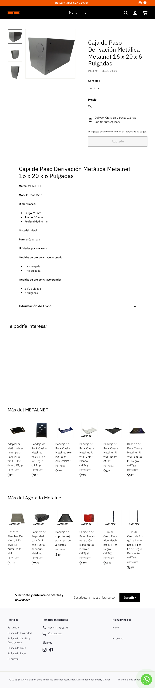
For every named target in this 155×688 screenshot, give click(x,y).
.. (85, 13)
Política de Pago (17, 653)
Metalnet (93, 70)
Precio (92, 100)
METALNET (36, 410)
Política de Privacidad (20, 633)
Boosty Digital (102, 680)
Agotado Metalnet (44, 497)
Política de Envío (17, 648)
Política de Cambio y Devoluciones (19, 641)
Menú (73, 13)
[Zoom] (50, 54)
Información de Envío (35, 306)
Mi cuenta (13, 659)
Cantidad (94, 81)
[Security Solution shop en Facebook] (51, 650)
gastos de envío (100, 132)
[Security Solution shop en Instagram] (44, 650)
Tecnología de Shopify (130, 680)
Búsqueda (13, 628)
